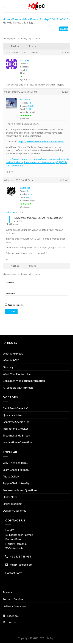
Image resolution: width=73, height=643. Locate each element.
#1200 (65, 52)
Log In (11, 311)
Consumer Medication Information (24, 380)
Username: (10, 282)
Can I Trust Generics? (16, 408)
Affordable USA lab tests (18, 387)
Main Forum (30, 19)
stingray (10, 212)
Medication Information (17, 442)
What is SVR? (11, 360)
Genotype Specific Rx (16, 421)
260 (27, 197)
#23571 (64, 179)
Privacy (7, 592)
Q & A (65, 19)
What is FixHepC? (14, 353)
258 (30, 194)
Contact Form (13, 572)
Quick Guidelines (13, 415)
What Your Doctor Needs (18, 374)
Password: (10, 293)
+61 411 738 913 (20, 556)
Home (6, 19)
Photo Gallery (11, 476)
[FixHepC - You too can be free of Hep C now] (36, 6)
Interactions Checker (15, 428)
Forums (16, 19)
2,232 (28, 109)
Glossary (8, 367)
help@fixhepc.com (21, 564)
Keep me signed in (16, 305)
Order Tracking (12, 503)
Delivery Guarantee (14, 510)
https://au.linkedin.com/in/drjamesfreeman (41, 141)
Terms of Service (13, 599)
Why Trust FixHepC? (15, 462)
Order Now (10, 497)
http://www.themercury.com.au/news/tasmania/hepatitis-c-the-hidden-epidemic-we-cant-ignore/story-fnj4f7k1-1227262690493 (38, 162)
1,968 (30, 106)
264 (29, 102)
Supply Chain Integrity (16, 483)
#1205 (65, 91)
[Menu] (5, 6)
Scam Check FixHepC (16, 469)
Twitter (11, 622)
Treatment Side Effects (17, 435)
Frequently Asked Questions (20, 490)
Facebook (13, 615)
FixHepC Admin (49, 19)
